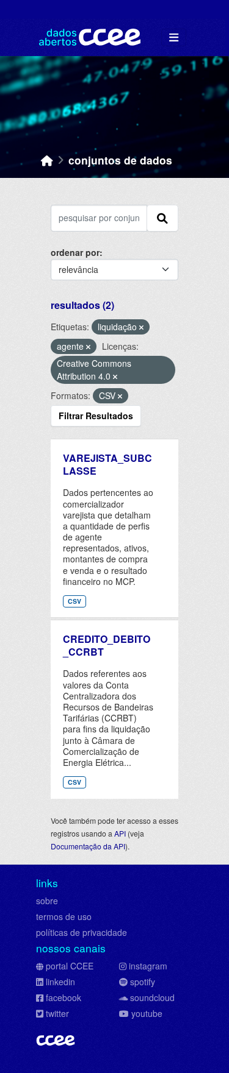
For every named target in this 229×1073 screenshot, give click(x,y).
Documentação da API (88, 846)
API (120, 833)
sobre (47, 900)
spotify (142, 982)
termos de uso (64, 916)
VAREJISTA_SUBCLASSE (107, 464)
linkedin (60, 982)
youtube (146, 1013)
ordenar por (75, 252)
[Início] (47, 160)
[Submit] (162, 218)
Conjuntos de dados (120, 160)
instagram (148, 966)
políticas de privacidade (81, 932)
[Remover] (141, 327)
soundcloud (152, 997)
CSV (74, 601)
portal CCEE (69, 966)
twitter (57, 1013)
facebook (63, 997)
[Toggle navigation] (173, 37)
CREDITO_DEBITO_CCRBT (106, 645)
